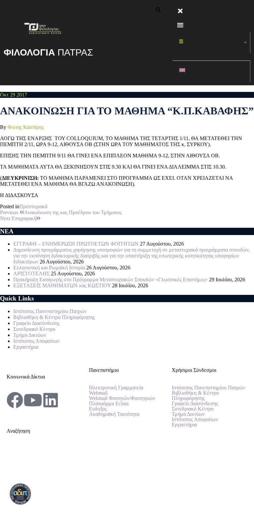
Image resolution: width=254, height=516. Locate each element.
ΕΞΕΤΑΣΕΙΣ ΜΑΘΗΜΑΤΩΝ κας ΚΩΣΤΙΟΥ (62, 285)
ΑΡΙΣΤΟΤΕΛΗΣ (31, 273)
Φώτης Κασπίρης (26, 127)
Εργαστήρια (25, 347)
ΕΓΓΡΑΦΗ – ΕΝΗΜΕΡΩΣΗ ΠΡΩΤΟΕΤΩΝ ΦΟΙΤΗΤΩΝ (76, 244)
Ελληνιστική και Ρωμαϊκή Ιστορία (49, 267)
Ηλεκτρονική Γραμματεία (116, 387)
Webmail (98, 393)
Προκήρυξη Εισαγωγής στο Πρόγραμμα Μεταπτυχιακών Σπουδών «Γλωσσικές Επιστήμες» (110, 279)
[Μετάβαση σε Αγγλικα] (211, 71)
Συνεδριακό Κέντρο (34, 329)
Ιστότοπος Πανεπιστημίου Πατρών (50, 311)
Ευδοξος (98, 409)
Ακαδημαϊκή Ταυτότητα (114, 414)
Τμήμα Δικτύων (29, 335)
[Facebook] (15, 400)
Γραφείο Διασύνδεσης (36, 323)
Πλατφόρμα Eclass (109, 403)
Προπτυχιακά (33, 206)
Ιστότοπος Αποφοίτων (36, 341)
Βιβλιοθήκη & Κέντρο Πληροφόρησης (54, 317)
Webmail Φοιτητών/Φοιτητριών (122, 398)
